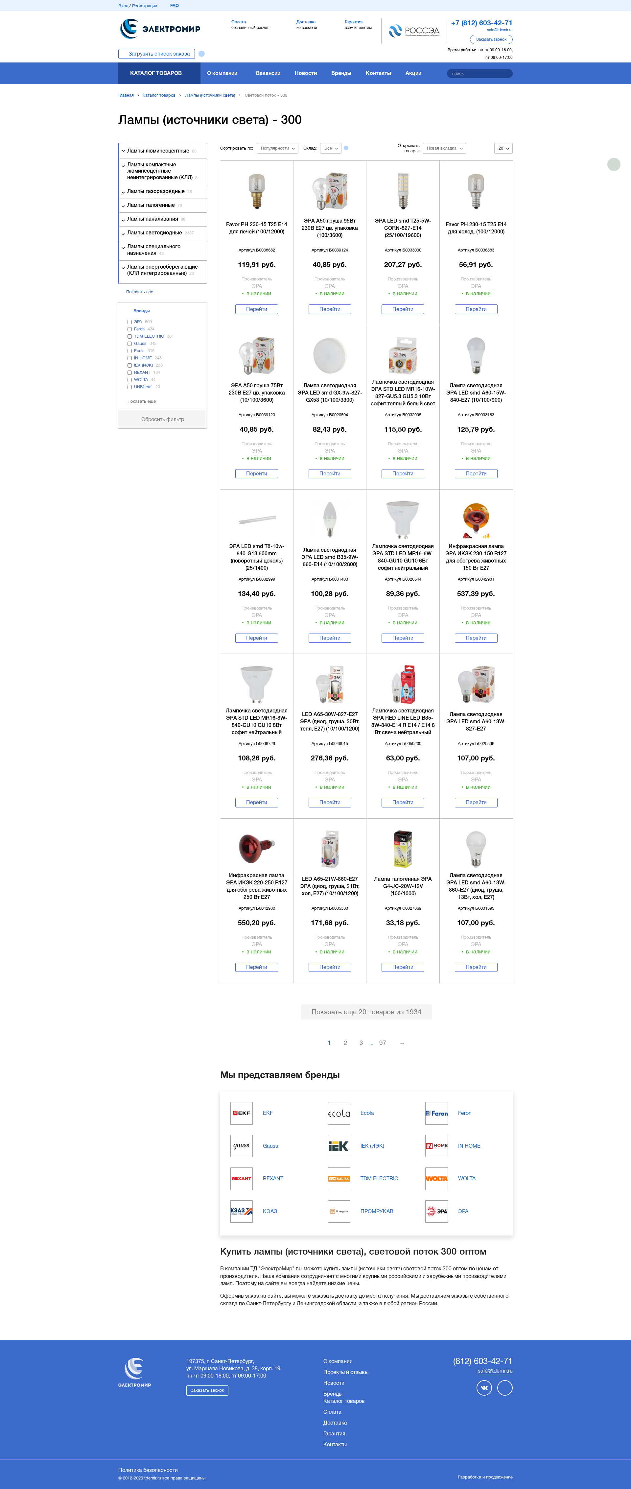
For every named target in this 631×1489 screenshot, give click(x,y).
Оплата (332, 1412)
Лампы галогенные (154, 205)
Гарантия (334, 1433)
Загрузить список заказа (159, 54)
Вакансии (268, 73)
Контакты (378, 73)
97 (382, 1042)
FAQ (174, 5)
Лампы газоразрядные (159, 191)
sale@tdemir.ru (500, 30)
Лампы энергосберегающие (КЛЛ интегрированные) (162, 270)
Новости (306, 73)
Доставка (335, 1423)
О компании (222, 73)
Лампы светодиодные (160, 233)
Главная (126, 95)
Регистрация (144, 5)
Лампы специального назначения (153, 250)
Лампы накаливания (156, 219)
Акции (413, 73)
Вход (123, 5)
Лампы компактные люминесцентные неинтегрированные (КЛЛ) (162, 171)
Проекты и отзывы (345, 1372)
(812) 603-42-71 (483, 1361)
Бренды (341, 73)
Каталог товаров (156, 73)
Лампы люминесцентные (162, 151)
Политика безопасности (148, 1470)
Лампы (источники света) (210, 95)
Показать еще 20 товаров (367, 1012)
